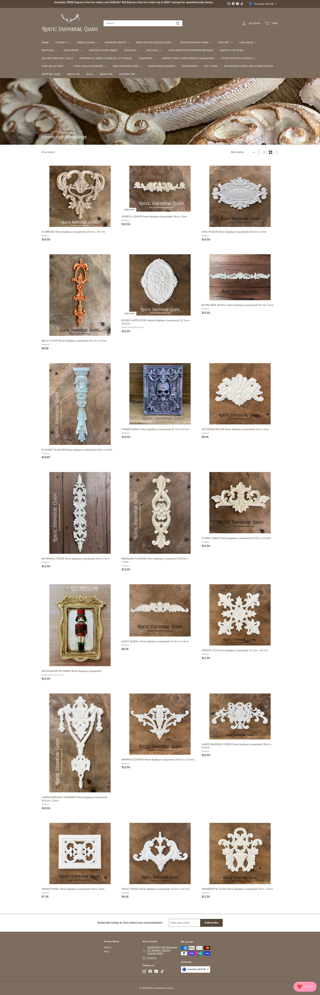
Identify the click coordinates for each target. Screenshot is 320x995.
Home (45, 42)
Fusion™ (62, 42)
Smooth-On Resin (231, 50)
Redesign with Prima (195, 42)
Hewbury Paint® (116, 42)
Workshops (190, 66)
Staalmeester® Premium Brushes (191, 50)
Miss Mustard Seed (126, 66)
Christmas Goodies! (161, 66)
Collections (56, 132)
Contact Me (127, 74)
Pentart (224, 42)
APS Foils (153, 50)
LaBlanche (246, 42)
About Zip (73, 74)
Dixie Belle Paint (53, 66)
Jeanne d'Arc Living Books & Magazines (188, 58)
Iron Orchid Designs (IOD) (154, 42)
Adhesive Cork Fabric (103, 50)
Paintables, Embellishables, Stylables (106, 58)
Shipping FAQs (51, 74)
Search (107, 947)
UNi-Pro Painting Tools (57, 58)
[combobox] (142, 23)
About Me (106, 74)
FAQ (106, 951)
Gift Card (210, 66)
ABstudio (48, 50)
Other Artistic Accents (237, 58)
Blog (89, 74)
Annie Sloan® (86, 42)
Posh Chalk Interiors (89, 66)
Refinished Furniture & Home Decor (248, 66)
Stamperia (145, 58)
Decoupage (72, 50)
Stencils (130, 50)
